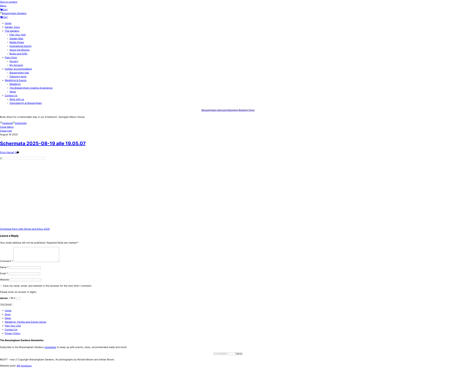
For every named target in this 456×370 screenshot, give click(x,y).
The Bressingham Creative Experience (31, 87)
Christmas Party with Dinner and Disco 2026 (25, 229)
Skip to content (8, 1)
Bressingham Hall (19, 72)
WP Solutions (24, 365)
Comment (6, 261)
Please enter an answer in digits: (18, 292)
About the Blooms (20, 49)
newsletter (50, 347)
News (13, 91)
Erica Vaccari (7, 152)
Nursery (14, 61)
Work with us (17, 99)
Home (8, 23)
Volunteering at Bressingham (26, 103)
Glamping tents (18, 76)
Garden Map (16, 38)
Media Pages (17, 42)
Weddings (15, 84)
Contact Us (11, 95)
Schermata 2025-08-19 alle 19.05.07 (43, 143)
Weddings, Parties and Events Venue (25, 321)
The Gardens (12, 30)
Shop (8, 314)
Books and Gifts (18, 53)
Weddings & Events (15, 80)
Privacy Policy (12, 333)
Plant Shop (11, 57)
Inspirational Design (20, 46)
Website (4, 279)
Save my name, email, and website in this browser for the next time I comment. (47, 285)
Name (4, 267)
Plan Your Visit (18, 34)
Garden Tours (12, 27)
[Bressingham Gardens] (13, 13)
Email (4, 273)
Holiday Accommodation (18, 68)
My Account (16, 65)
